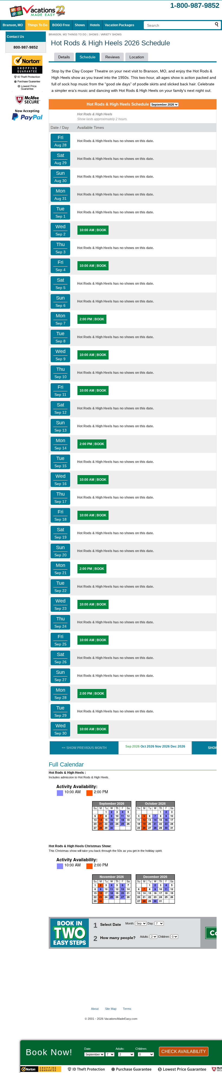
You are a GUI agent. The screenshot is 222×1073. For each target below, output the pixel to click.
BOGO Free (61, 25)
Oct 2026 (147, 746)
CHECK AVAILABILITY (183, 1051)
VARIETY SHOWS (111, 34)
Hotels (95, 25)
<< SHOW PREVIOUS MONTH (84, 748)
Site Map (110, 1008)
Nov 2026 (162, 746)
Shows (80, 25)
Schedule (88, 57)
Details (64, 57)
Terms (127, 1008)
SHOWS (93, 34)
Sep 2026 (132, 746)
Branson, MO (13, 25)
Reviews (112, 57)
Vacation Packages (119, 25)
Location (136, 57)
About (95, 1008)
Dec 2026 (178, 746)
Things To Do (37, 25)
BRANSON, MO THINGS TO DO (67, 34)
